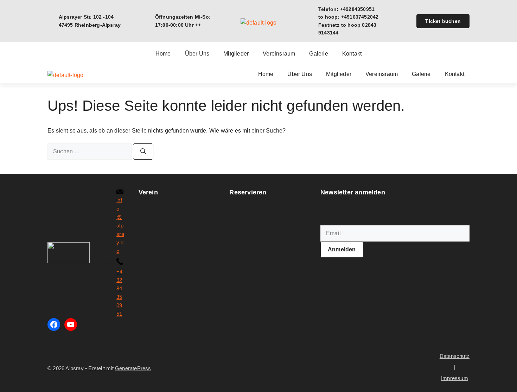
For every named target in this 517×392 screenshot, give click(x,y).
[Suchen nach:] (90, 151)
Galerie (318, 54)
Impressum (454, 378)
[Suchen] (143, 151)
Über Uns (197, 54)
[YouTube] (70, 324)
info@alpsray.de (120, 225)
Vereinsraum (279, 54)
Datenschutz (455, 356)
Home (163, 54)
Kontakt (352, 54)
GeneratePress (133, 368)
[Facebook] (53, 324)
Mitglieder (236, 54)
